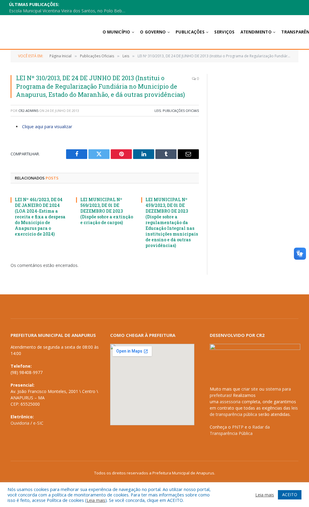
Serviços (224, 32)
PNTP (238, 427)
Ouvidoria (20, 423)
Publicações (190, 32)
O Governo (153, 32)
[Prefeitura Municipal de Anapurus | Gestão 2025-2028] (48, 32)
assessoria (230, 401)
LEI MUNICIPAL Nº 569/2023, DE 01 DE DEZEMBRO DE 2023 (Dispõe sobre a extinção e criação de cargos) (106, 211)
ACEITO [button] (289, 494)
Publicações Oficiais (181, 110)
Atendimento (256, 32)
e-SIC (38, 423)
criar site (249, 389)
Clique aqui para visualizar (47, 126)
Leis (157, 110)
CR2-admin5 (28, 110)
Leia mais (96, 500)
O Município (116, 32)
